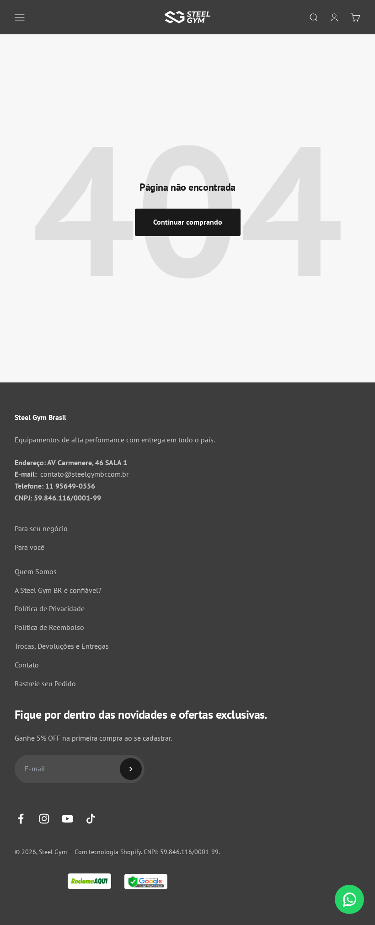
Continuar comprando (187, 221)
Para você (29, 547)
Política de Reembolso (49, 627)
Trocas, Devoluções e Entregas (62, 646)
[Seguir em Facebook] (21, 818)
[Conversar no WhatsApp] (349, 899)
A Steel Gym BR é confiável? (58, 590)
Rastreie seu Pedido (45, 683)
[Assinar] (131, 769)
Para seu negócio (41, 528)
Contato (27, 664)
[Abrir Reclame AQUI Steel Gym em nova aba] (89, 881)
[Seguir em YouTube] (67, 818)
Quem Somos (36, 571)
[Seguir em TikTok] (91, 818)
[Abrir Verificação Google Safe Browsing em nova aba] (146, 882)
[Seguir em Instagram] (44, 818)
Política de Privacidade (50, 608)
